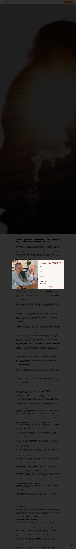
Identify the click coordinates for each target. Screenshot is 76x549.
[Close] (63, 261)
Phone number (42, 276)
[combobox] (51, 283)
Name (41, 266)
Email (41, 271)
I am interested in (43, 281)
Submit (51, 286)
